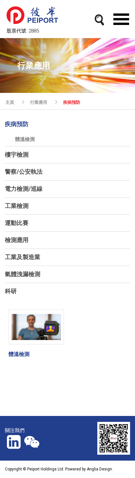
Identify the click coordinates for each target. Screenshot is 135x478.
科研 (11, 291)
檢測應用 (17, 239)
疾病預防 (17, 123)
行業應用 (38, 102)
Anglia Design (99, 469)
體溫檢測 (25, 139)
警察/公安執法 (24, 171)
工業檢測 (17, 205)
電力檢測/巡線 (24, 188)
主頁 (10, 102)
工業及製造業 (22, 256)
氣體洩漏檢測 (22, 274)
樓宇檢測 (17, 154)
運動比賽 (17, 222)
